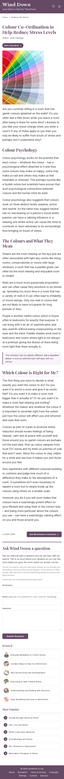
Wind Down (16, 4)
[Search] (53, 6)
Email (29, 597)
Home (5, 17)
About (11, 772)
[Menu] (59, 6)
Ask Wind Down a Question (42, 534)
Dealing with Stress (20, 17)
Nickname (7, 585)
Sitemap (22, 775)
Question (6, 608)
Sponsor (44, 775)
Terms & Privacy (38, 772)
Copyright (53, 772)
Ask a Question (11, 45)
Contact (33, 775)
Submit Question (15, 636)
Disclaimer (22, 772)
